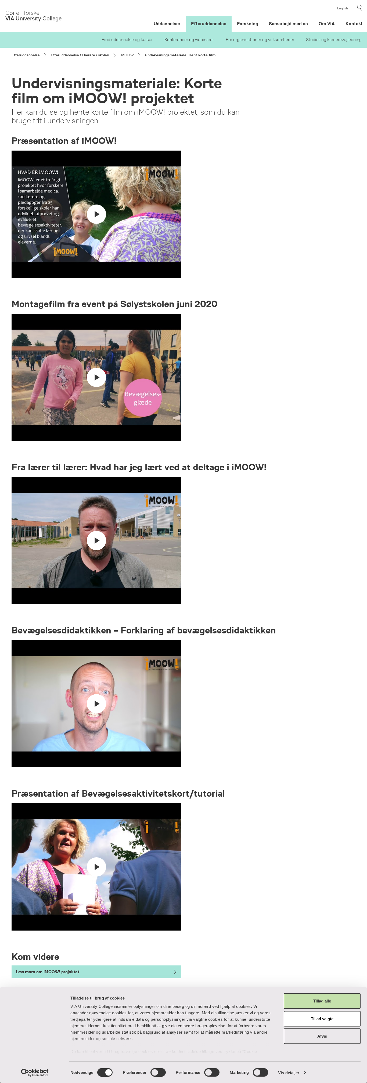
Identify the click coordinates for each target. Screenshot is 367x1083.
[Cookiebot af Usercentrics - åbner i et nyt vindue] (34, 1073)
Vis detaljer (288, 1072)
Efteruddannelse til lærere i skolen (80, 55)
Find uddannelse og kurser (127, 39)
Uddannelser (167, 23)
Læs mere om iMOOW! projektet (47, 971)
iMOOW (127, 55)
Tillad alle (322, 1001)
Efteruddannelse (208, 23)
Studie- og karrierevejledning (334, 39)
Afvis (322, 1036)
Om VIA (327, 23)
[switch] (158, 1072)
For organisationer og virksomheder (260, 39)
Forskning (247, 23)
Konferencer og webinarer (189, 39)
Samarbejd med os (288, 23)
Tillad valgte (322, 1018)
